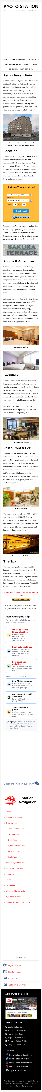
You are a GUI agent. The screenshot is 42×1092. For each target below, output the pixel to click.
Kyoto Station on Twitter (19, 1059)
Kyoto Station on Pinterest (19, 1067)
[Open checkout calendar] (31, 201)
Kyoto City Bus (14, 851)
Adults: (19, 204)
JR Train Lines (13, 834)
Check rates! (21, 211)
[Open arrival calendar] (31, 195)
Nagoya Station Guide (17, 1038)
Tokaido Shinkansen (16, 829)
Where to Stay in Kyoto (15, 891)
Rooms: (10, 204)
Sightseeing (10, 885)
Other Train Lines (15, 840)
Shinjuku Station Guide (17, 1045)
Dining (8, 880)
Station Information (14, 817)
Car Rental (12, 979)
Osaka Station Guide (16, 1027)
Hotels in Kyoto (14, 972)
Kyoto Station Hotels (14, 868)
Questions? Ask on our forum (19, 783)
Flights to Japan (14, 965)
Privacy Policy (15, 1086)
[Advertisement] (21, 34)
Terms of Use (27, 1086)
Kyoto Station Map (13, 897)
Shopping (10, 874)
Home (8, 812)
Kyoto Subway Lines (16, 846)
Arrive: (9, 192)
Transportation (12, 823)
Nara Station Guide (15, 1034)
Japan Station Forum (17, 1070)
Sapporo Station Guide (17, 1041)
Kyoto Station (21, 6)
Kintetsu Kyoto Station (15, 863)
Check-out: (10, 197)
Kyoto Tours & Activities (17, 985)
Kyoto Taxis (12, 857)
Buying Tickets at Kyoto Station (18, 902)
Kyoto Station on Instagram (20, 1063)
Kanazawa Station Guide (18, 1030)
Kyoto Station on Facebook (20, 1055)
